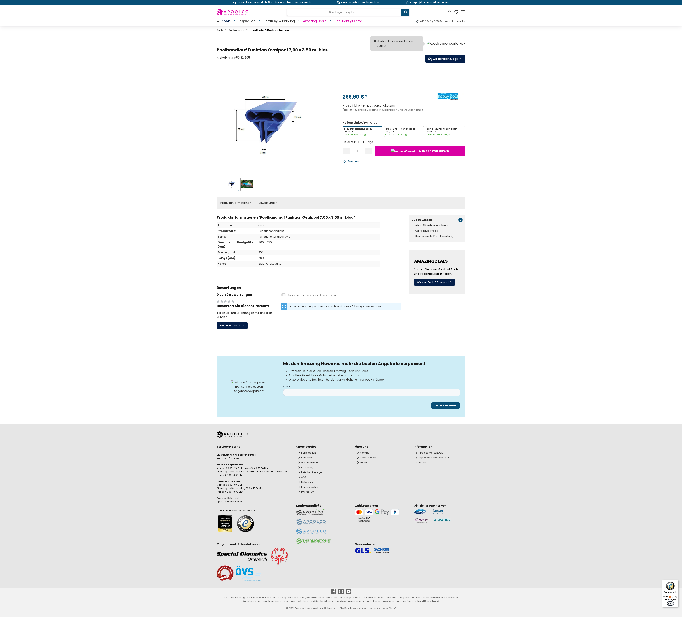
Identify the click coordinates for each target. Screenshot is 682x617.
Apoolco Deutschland (229, 501)
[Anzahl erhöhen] (368, 151)
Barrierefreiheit (310, 487)
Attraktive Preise (426, 231)
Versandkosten (296, 597)
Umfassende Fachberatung (434, 236)
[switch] (670, 603)
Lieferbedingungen (312, 472)
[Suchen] (405, 12)
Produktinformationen (235, 203)
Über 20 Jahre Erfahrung (432, 225)
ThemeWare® (388, 608)
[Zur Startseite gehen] (233, 12)
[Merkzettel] (457, 12)
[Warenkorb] (463, 12)
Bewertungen (267, 203)
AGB (303, 477)
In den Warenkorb (435, 151)
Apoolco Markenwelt (431, 452)
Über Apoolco (368, 457)
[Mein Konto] (450, 12)
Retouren (306, 457)
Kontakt (364, 452)
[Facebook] (333, 591)
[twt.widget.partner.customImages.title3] (421, 520)
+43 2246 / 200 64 (431, 21)
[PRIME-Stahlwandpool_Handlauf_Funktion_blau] (269, 122)
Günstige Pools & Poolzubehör (434, 282)
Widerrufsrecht (309, 462)
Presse (423, 462)
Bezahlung (307, 467)
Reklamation (308, 452)
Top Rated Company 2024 (434, 457)
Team (363, 462)
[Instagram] (341, 591)
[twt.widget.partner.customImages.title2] (449, 511)
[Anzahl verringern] (346, 151)
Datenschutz (308, 482)
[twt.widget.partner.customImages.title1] (421, 511)
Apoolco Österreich (228, 498)
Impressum (307, 491)
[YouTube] (348, 591)
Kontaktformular (455, 21)
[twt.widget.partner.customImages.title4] (449, 520)
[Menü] (676, 582)
